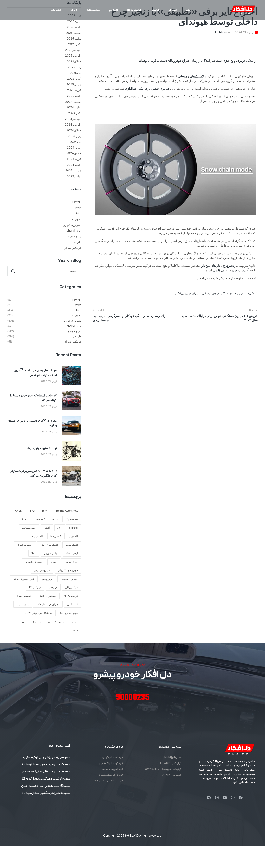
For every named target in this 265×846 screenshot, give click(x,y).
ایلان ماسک (72, 553)
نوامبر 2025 (74, 38)
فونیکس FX (35, 587)
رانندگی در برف (249, 293)
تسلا (33, 553)
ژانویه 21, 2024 (244, 32)
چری (75, 629)
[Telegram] (209, 797)
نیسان (74, 621)
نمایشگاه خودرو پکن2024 (39, 612)
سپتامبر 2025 (73, 50)
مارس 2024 (73, 153)
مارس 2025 (74, 84)
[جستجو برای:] (44, 270)
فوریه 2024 (74, 159)
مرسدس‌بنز (22, 604)
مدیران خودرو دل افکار (187, 293)
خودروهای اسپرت (34, 561)
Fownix (76, 201)
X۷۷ (59, 527)
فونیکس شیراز (73, 247)
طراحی (77, 242)
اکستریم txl (37, 536)
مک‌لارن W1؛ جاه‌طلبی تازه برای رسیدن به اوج (32, 422)
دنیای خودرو (74, 236)
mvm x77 (40, 519)
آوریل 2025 (74, 78)
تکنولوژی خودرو (72, 225)
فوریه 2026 (74, 21)
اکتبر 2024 (74, 113)
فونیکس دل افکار (47, 595)
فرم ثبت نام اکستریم (111, 763)
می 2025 (75, 72)
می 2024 (75, 141)
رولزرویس (47, 578)
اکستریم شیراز (25, 544)
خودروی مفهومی (69, 578)
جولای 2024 (74, 130)
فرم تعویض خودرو (112, 769)
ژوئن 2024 (74, 136)
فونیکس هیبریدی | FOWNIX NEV (163, 769)
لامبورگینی (72, 604)
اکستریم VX (72, 544)
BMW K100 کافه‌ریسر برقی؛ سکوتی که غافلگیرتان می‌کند (33, 473)
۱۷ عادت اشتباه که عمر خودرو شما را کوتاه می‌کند (33, 397)
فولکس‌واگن (71, 587)
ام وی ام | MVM (173, 757)
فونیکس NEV (71, 595)
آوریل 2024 (74, 147)
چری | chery (74, 230)
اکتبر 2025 (74, 44)
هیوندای (36, 621)
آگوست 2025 (73, 55)
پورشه (21, 621)
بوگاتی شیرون (51, 553)
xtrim (77, 213)
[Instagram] (217, 797)
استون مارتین (29, 527)
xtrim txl (73, 527)
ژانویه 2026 (74, 26)
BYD (32, 510)
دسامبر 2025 (73, 32)
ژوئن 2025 (74, 67)
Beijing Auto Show (67, 510)
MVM (78, 207)
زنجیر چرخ (232, 293)
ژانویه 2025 (74, 95)
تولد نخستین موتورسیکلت (41, 448)
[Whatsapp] (233, 797)
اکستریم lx (55, 536)
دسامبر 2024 (73, 101)
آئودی (47, 527)
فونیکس (53, 587)
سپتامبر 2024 (73, 119)
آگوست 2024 (73, 124)
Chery (18, 510)
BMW (45, 510)
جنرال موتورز (71, 561)
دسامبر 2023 (73, 170)
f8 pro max (72, 519)
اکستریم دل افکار (49, 544)
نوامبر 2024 (74, 107)
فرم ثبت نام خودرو (112, 757)
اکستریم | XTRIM (172, 775)
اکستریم (73, 536)
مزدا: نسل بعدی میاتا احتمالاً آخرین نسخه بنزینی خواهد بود (35, 372)
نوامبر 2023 (74, 176)
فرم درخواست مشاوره (111, 775)
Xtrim (24, 519)
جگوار (53, 561)
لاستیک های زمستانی (213, 293)
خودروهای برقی (42, 570)
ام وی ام (76, 219)
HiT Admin (220, 32)
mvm (55, 519)
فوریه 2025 (74, 90)
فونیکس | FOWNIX (171, 763)
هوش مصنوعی (56, 621)
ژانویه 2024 (74, 164)
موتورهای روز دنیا (69, 612)
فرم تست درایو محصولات (108, 781)
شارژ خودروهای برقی (24, 578)
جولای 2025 (74, 61)
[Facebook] (241, 797)
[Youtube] (225, 797)
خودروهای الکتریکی (68, 570)
